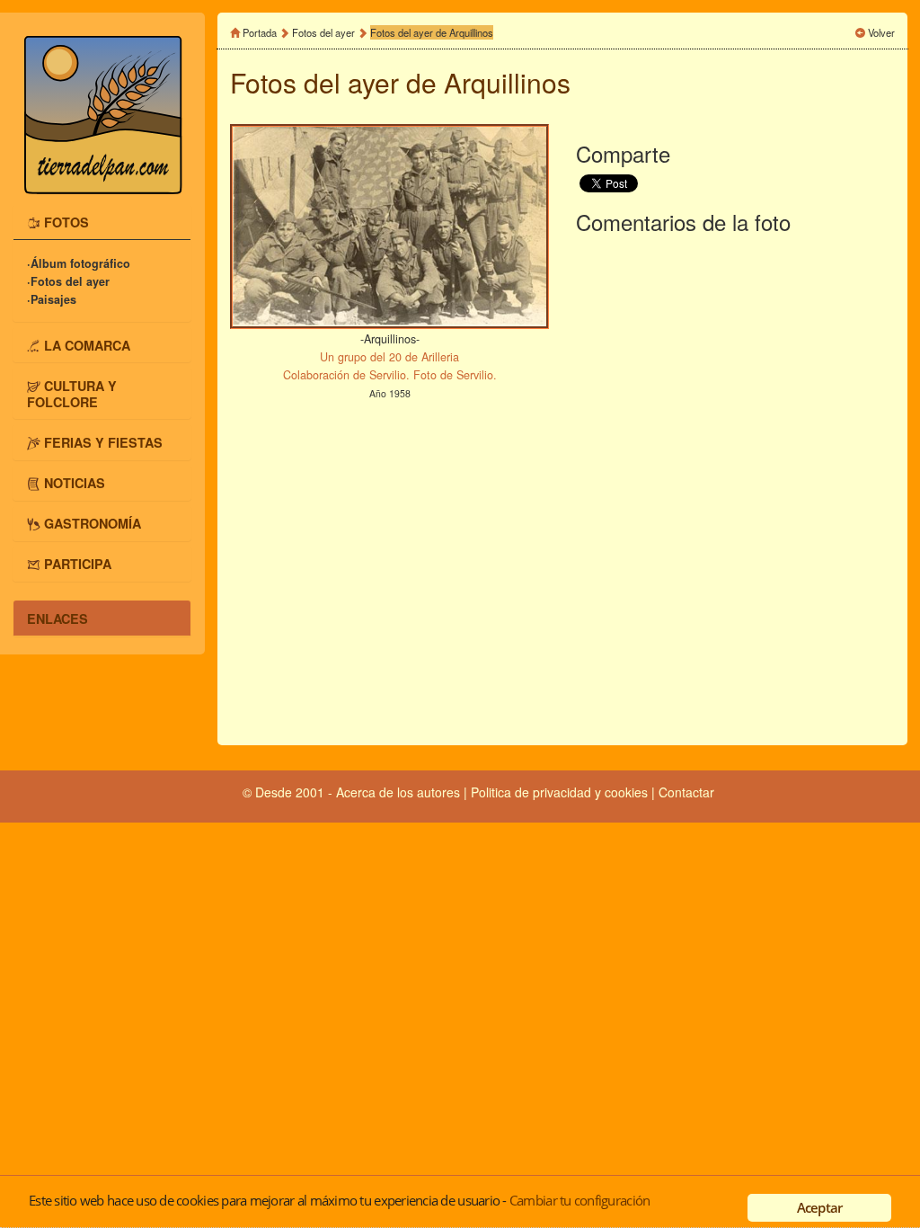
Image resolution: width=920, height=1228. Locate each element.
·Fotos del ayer (68, 281)
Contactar (686, 792)
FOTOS (66, 222)
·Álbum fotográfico (78, 263)
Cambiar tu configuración (579, 1200)
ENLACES (57, 618)
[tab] (101, 222)
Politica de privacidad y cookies (561, 792)
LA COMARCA (87, 344)
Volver (881, 32)
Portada (260, 32)
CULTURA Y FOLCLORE (72, 393)
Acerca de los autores (398, 792)
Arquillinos (507, 82)
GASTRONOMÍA (92, 523)
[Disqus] (735, 486)
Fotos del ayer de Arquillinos (431, 32)
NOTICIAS (74, 483)
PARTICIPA (77, 564)
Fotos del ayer (325, 32)
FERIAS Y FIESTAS (103, 441)
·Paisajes (51, 299)
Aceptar (820, 1207)
